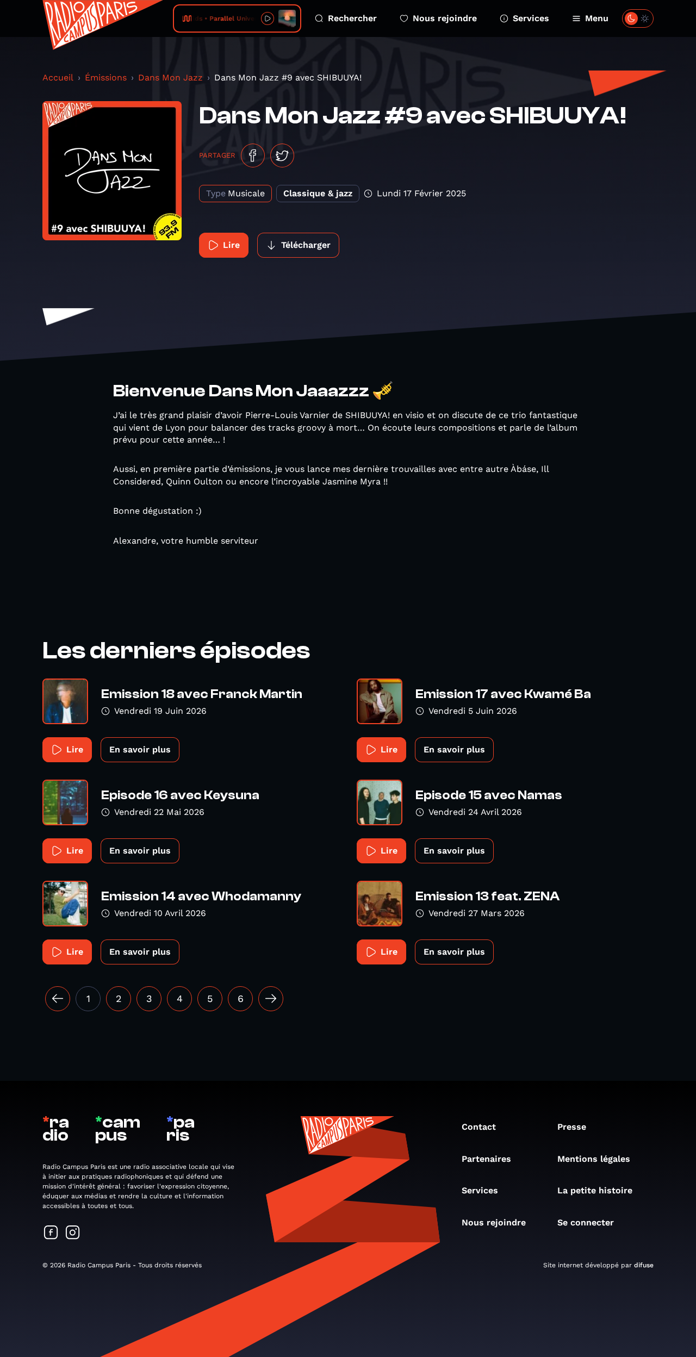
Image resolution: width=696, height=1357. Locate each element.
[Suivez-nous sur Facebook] (51, 1233)
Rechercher (352, 18)
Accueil (57, 77)
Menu (596, 18)
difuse (644, 1265)
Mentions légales (593, 1159)
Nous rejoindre (445, 18)
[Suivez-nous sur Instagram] (73, 1233)
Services (531, 18)
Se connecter (585, 1222)
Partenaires (486, 1159)
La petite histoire (594, 1190)
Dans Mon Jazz (170, 77)
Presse (571, 1127)
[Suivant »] (271, 999)
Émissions (106, 77)
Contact (479, 1127)
